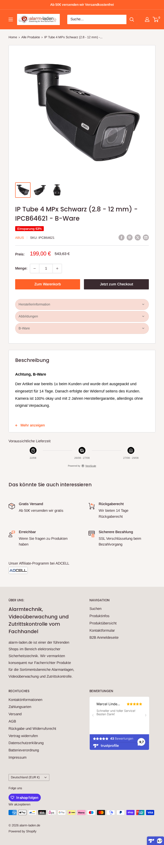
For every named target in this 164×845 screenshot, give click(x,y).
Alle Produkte (30, 37)
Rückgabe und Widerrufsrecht (32, 729)
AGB (12, 721)
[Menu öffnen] (11, 19)
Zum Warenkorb (47, 284)
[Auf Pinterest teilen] (130, 237)
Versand (15, 714)
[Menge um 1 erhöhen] (57, 268)
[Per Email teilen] (146, 237)
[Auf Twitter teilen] (138, 237)
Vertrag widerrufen (23, 736)
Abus (19, 237)
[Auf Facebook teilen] (121, 237)
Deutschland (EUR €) (25, 777)
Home (13, 37)
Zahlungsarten (20, 707)
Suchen (95, 609)
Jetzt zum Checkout (116, 284)
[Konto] (147, 19)
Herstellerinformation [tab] (34, 304)
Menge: (21, 268)
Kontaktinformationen (25, 700)
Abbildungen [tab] (28, 316)
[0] (155, 19)
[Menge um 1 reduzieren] (34, 268)
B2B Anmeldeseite (104, 638)
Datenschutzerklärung (26, 743)
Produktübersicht (103, 623)
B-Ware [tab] (24, 328)
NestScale (90, 466)
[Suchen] (131, 19)
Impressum (17, 757)
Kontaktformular (102, 630)
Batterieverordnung (24, 750)
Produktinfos (99, 616)
